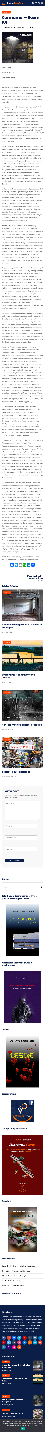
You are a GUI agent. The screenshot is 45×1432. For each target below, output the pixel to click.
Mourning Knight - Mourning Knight (35, 578)
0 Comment (19, 28)
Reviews (6, 12)
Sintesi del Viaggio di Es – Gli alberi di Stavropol (22, 626)
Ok (23, 1429)
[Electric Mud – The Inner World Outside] (22, 655)
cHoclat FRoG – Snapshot (16, 771)
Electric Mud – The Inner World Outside (18, 676)
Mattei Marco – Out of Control (13, 1286)
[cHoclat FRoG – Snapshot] (22, 752)
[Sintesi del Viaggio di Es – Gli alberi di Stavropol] (22, 605)
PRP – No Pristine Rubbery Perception (22, 724)
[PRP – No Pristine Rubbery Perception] (22, 705)
